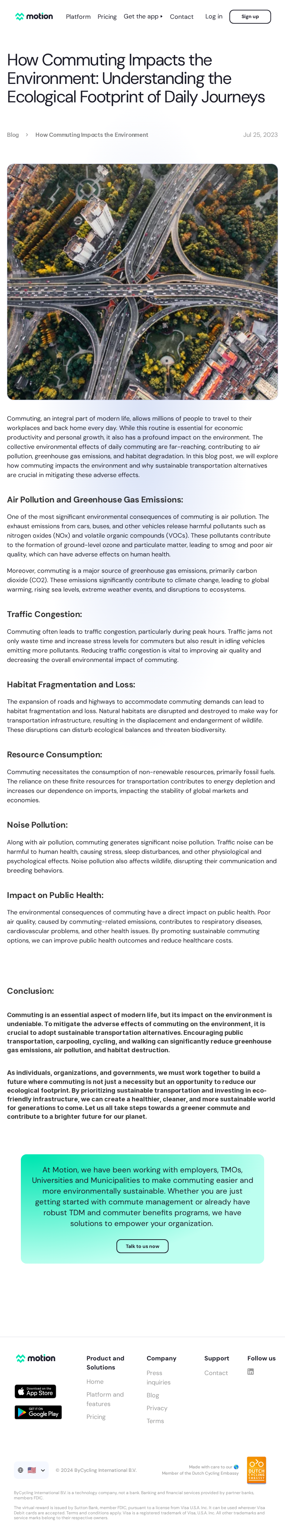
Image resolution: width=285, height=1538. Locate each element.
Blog (13, 134)
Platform (78, 17)
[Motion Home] (34, 17)
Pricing (107, 17)
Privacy (157, 1408)
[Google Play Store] (38, 1412)
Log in (213, 16)
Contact (182, 17)
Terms (155, 1421)
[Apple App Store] (35, 1391)
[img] (250, 1371)
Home (95, 1381)
